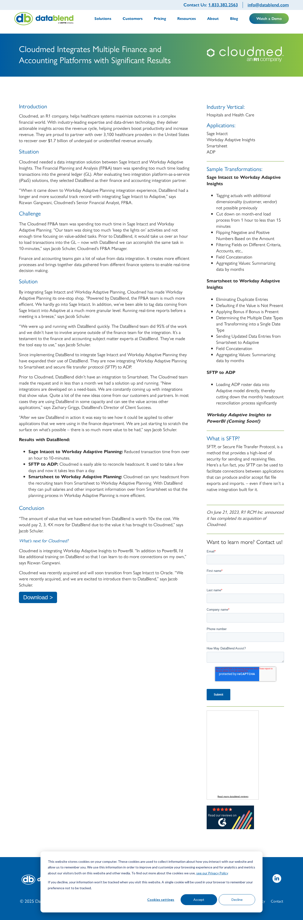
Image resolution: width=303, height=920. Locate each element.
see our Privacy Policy (212, 873)
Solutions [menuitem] (102, 18)
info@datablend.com (268, 5)
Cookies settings (160, 900)
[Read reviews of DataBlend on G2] (230, 827)
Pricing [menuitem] (160, 18)
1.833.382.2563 (223, 5)
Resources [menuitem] (186, 18)
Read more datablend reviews (233, 796)
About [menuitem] (213, 18)
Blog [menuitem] (234, 18)
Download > (38, 597)
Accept (198, 900)
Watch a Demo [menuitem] (269, 18)
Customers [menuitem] (133, 18)
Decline (237, 900)
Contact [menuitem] (277, 901)
